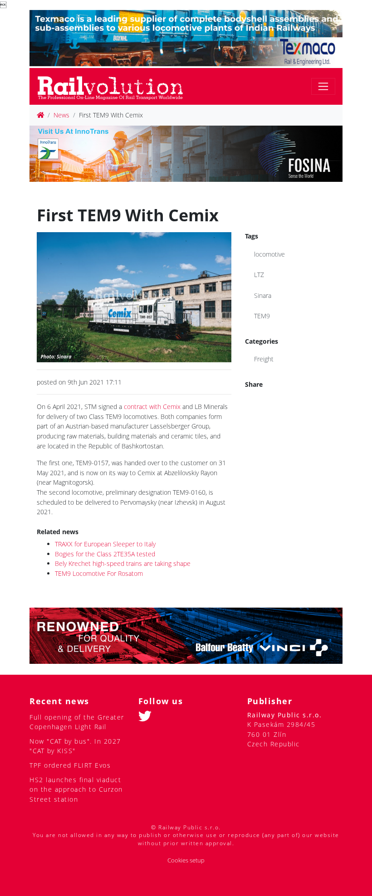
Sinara (262, 295)
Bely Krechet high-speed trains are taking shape (123, 563)
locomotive (269, 254)
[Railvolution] (115, 86)
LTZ (259, 274)
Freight (264, 359)
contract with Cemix (152, 406)
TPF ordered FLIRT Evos (70, 765)
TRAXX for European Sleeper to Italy (105, 544)
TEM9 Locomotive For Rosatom (99, 573)
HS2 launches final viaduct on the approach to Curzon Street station (76, 789)
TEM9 (262, 316)
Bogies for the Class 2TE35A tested (105, 554)
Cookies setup (186, 860)
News (61, 115)
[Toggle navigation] (323, 86)
